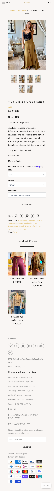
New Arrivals (29, 226)
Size (10, 170)
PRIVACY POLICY (19, 424)
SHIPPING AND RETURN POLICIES (23, 416)
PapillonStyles (21, 454)
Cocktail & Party (30, 223)
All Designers (23, 220)
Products (22, 10)
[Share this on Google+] (32, 216)
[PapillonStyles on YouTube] (23, 345)
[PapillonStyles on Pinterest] (30, 345)
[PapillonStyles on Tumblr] (36, 345)
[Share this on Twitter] (15, 216)
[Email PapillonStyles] (11, 352)
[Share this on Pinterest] (26, 216)
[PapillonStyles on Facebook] (17, 345)
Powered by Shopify (16, 457)
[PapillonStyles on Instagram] (42, 345)
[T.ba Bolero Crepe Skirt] (27, 45)
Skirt (15, 232)
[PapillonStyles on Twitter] (11, 345)
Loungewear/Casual (16, 226)
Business (32, 220)
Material (12, 191)
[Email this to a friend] (38, 216)
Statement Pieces (14, 229)
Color (11, 180)
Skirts (38, 226)
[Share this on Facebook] (21, 216)
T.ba (10, 107)
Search (12, 409)
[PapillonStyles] (27, 2)
